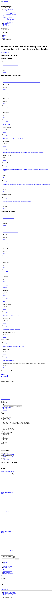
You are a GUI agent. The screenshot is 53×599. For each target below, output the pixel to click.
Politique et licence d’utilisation (7, 471)
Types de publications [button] (8, 9)
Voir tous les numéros (5, 399)
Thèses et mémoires (10, 12)
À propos (10, 17)
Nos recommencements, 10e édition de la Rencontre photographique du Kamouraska (17, 201)
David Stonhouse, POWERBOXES (9, 273)
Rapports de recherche (11, 14)
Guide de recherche (7, 566)
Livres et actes (9, 13)
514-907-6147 (6, 459)
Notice (4, 72)
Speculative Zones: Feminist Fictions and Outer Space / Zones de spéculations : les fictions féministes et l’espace (21, 82)
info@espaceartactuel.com (9, 454)
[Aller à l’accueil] (4, 1)
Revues (7, 10)
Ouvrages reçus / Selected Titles (8, 360)
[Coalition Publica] (5, 589)
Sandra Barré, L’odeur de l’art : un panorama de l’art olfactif (13, 346)
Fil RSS (5, 408)
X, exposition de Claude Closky (8, 218)
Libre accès (8, 20)
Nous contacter (6, 567)
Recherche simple (4, 28)
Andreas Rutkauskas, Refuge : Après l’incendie (11, 315)
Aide (4, 563)
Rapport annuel (9, 22)
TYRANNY (5, 287)
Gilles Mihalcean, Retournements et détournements (11, 329)
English (5, 24)
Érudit (7, 18)
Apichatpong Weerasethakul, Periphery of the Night (12, 259)
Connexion (5, 15)
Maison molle (5, 301)
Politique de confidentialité (9, 592)
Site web (5, 410)
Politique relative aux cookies (9, 593)
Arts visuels (5, 444)
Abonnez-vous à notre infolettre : (9, 557)
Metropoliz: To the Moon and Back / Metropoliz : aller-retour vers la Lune (15, 138)
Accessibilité (6, 565)
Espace (4, 38)
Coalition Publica (10, 19)
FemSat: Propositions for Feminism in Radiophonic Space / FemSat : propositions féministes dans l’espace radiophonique (23, 152)
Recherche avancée (7, 23)
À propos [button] (5, 17)
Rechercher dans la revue (8, 404)
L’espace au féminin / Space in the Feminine (10, 65)
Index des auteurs (7, 407)
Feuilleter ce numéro (5, 52)
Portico (9, 419)
